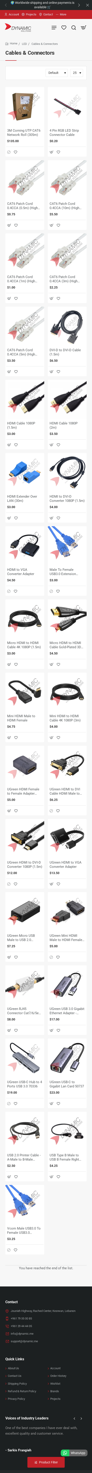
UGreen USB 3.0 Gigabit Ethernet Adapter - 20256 (67, 1011)
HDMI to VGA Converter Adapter (20, 572)
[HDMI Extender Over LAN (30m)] (24, 472)
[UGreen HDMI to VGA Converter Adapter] (67, 838)
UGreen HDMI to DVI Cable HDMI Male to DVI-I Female (65, 791)
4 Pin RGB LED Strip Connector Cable (64, 133)
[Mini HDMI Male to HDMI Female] (24, 692)
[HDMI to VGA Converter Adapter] (24, 545)
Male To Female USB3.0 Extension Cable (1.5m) (63, 572)
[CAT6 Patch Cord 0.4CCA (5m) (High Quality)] (24, 326)
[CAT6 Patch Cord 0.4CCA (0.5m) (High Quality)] (24, 179)
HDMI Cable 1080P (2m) (63, 425)
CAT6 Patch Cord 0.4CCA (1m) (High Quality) (21, 279)
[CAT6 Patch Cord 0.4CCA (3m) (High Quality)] (67, 252)
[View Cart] (83, 27)
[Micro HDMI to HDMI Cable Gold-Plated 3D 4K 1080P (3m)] (67, 618)
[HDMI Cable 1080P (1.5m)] (24, 399)
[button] (79, 5)
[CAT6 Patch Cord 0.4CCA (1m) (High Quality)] (24, 252)
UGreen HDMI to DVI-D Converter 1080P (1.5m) (24, 864)
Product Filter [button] (48, 1462)
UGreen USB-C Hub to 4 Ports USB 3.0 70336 (24, 1084)
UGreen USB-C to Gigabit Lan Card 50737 (67, 1084)
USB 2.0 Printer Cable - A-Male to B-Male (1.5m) (24, 1157)
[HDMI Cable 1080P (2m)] (67, 399)
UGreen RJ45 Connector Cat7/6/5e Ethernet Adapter (23, 1011)
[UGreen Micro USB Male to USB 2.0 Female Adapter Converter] (24, 911)
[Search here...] (74, 27)
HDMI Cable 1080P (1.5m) (21, 425)
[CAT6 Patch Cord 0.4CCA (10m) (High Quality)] (67, 179)
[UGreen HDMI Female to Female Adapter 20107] (24, 765)
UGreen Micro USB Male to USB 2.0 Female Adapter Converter (21, 938)
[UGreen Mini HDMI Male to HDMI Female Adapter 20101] (67, 911)
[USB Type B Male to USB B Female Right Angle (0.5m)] (67, 1131)
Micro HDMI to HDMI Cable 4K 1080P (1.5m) (24, 645)
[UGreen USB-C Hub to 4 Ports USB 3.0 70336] (24, 1058)
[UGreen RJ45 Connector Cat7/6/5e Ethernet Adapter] (24, 984)
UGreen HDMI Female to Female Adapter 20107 (23, 791)
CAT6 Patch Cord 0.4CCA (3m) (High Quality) (63, 279)
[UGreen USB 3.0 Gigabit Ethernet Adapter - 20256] (67, 984)
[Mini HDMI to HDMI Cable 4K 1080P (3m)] (67, 692)
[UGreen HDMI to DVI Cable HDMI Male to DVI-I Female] (67, 765)
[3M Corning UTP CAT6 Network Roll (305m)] (24, 106)
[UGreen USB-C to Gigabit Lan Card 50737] (67, 1058)
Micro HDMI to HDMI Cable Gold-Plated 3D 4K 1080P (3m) (65, 645)
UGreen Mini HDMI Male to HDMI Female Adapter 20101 (66, 938)
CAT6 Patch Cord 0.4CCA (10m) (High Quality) (64, 206)
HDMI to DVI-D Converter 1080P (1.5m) (67, 498)
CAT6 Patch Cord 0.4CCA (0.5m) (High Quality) (22, 206)
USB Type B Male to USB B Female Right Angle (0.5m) (64, 1157)
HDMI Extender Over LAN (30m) (22, 498)
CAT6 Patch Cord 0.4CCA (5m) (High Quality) (21, 352)
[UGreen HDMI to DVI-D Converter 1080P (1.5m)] (24, 838)
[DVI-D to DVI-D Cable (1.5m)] (67, 326)
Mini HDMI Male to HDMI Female (21, 718)
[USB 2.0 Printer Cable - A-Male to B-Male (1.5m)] (24, 1131)
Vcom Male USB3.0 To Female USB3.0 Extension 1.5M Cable (24, 1230)
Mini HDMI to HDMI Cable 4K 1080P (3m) (65, 718)
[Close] (87, 5)
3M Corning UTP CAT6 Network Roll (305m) (23, 133)
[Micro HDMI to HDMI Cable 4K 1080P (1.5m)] (24, 618)
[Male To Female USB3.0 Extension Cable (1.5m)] (67, 545)
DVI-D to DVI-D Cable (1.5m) (65, 352)
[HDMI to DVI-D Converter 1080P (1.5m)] (67, 472)
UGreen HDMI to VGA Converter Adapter (66, 864)
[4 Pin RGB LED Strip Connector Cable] (67, 106)
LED (24, 44)
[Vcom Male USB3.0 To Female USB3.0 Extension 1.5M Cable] (24, 1204)
